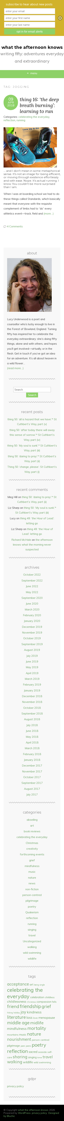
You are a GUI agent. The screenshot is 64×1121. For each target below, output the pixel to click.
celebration (37, 997)
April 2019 (32, 673)
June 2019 (32, 661)
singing (32, 929)
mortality (36, 1028)
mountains (12, 1034)
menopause (46, 1017)
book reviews (32, 831)
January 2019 (32, 690)
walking (32, 947)
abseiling (32, 819)
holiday (17, 1012)
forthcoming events (32, 854)
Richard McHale (21, 539)
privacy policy (15, 1086)
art (32, 825)
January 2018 (32, 760)
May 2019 (32, 667)
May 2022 (32, 592)
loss (29, 1017)
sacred (33, 1052)
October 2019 (32, 638)
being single (39, 985)
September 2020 (32, 598)
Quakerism (32, 912)
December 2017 (32, 765)
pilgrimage (32, 900)
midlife (37, 1022)
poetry (32, 906)
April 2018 (32, 742)
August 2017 (32, 788)
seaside (42, 1052)
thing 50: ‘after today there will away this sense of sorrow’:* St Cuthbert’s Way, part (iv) (32, 435)
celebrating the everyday (33, 117)
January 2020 (32, 621)
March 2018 (32, 748)
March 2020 (32, 609)
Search (32, 394)
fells (54, 1001)
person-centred (32, 895)
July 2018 (32, 725)
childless (50, 997)
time (39, 1057)
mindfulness (32, 866)
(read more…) (15, 368)
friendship (30, 1006)
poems (28, 1046)
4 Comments (15, 226)
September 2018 (32, 713)
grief (32, 860)
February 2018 (32, 754)
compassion (44, 1001)
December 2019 (32, 627)
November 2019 (32, 632)
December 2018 (32, 696)
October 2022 (32, 574)
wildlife (32, 958)
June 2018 (32, 731)
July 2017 (32, 794)
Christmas (32, 843)
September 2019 (32, 644)
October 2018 (32, 707)
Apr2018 (10, 104)
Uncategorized (32, 941)
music (32, 871)
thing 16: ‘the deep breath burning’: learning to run (39, 105)
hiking (10, 1012)
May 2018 (32, 736)
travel (32, 935)
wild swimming (32, 952)
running (21, 120)
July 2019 (32, 655)
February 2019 (32, 684)
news (32, 883)
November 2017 (32, 771)
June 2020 (32, 603)
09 (11, 99)
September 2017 (32, 783)
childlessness (16, 1001)
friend (13, 1006)
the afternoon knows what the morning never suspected (33, 544)
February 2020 (32, 615)
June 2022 (32, 586)
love (35, 1017)
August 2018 (32, 719)
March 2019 (32, 679)
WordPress (24, 1112)
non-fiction (32, 889)
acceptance (18, 984)
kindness (34, 1012)
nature (32, 877)
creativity (32, 848)
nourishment (19, 1039)
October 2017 (32, 777)
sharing (20, 1056)
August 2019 (32, 650)
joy (23, 1011)
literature (16, 1017)
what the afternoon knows (32, 47)
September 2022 (32, 580)
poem (23, 1046)
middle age (18, 1022)
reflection (9, 120)
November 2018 (32, 702)
